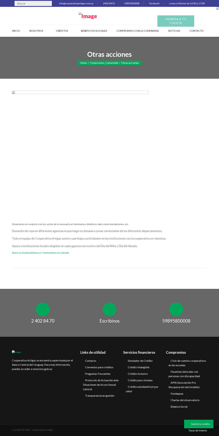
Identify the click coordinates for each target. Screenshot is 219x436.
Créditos (62, 30)
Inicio (16, 30)
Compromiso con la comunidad (138, 30)
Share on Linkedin (59, 252)
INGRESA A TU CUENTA (176, 20)
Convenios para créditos (99, 367)
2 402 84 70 (42, 321)
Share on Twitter (41, 252)
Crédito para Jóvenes (140, 380)
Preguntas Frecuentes (98, 373)
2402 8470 (109, 3)
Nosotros (36, 30)
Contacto (90, 360)
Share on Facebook (22, 252)
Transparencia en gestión (99, 395)
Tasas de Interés (197, 430)
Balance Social (179, 406)
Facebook (154, 3)
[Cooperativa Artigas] (88, 15)
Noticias (174, 30)
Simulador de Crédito (140, 360)
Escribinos (110, 321)
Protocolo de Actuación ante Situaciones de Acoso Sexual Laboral (101, 385)
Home (83, 62)
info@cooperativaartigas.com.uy (76, 3)
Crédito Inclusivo (138, 373)
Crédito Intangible (138, 367)
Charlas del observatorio (185, 400)
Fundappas (177, 393)
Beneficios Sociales (94, 30)
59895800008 (131, 3)
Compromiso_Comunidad (104, 62)
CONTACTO (197, 30)
